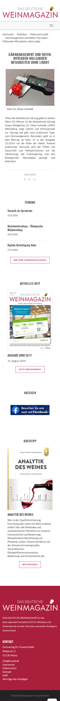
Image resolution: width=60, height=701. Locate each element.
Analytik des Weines (20, 514)
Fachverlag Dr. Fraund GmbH (34, 695)
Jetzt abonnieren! (30, 369)
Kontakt (7, 671)
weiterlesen (30, 564)
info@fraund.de (10, 660)
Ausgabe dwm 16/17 (20, 355)
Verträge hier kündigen (15, 679)
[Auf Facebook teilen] (25, 179)
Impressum (8, 664)
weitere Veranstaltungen (30, 260)
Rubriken (22, 34)
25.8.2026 (13, 215)
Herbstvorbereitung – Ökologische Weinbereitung (25, 228)
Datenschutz (9, 668)
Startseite (8, 34)
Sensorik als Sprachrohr (20, 211)
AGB (5, 675)
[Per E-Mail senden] (34, 179)
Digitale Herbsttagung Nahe (22, 245)
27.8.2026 (13, 249)
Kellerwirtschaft (39, 34)
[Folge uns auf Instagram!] (29, 179)
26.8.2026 (13, 234)
